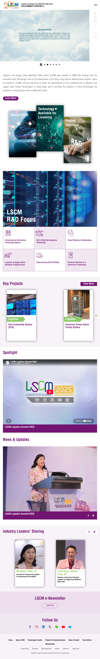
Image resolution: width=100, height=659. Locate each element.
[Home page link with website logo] (28, 5)
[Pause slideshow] (41, 64)
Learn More (11, 98)
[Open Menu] (95, 4)
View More (88, 284)
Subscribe (50, 605)
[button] (44, 64)
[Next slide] (96, 315)
